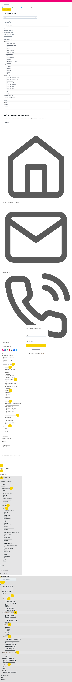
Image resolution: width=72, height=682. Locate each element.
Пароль (28, 335)
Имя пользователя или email (33, 328)
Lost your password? (36, 349)
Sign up (42, 353)
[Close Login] (1, 465)
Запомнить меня (31, 341)
